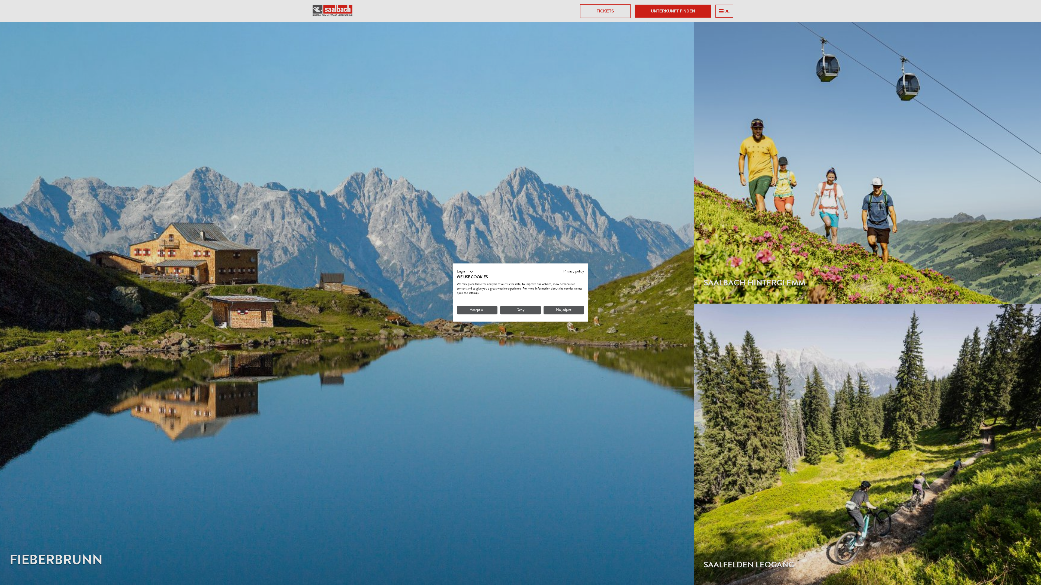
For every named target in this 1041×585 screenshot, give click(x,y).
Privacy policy (573, 272)
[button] (465, 272)
